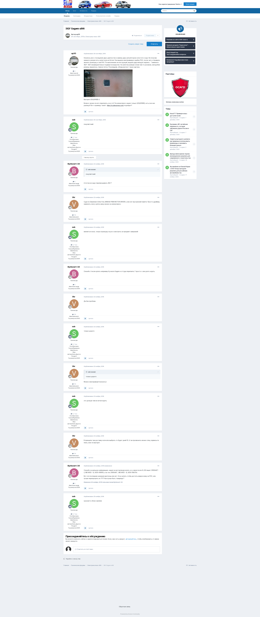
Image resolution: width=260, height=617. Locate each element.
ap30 (78, 34)
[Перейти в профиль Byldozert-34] (74, 171)
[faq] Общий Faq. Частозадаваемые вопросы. (176, 53)
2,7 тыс (74, 137)
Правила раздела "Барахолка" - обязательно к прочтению (178, 46)
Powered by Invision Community (130, 614)
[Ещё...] (158, 53)
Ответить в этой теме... (85, 549)
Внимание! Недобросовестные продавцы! (177, 61)
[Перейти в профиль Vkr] (74, 204)
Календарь (76, 16)
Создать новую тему (135, 44)
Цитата (91, 111)
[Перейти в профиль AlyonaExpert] (167, 114)
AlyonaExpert (174, 117)
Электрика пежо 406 (93, 36)
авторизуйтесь (131, 539)
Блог (74, 11)
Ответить (154, 44)
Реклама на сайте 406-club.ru (177, 39)
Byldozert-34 (74, 164)
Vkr (73, 197)
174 (75, 215)
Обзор (67, 11)
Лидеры (116, 16)
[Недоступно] (108, 83)
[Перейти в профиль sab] (74, 126)
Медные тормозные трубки (175, 102)
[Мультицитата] (85, 111)
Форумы (67, 16)
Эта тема (186, 10)
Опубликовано (95, 53)
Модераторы (88, 16)
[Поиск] (194, 10)
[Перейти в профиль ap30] (68, 35)
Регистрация (190, 4)
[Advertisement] (124, 584)
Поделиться (137, 35)
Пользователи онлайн (103, 16)
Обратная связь (124, 606)
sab (73, 120)
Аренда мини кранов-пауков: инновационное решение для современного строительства (180, 156)
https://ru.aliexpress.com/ (115, 105)
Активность (83, 11)
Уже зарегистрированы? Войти (170, 4)
